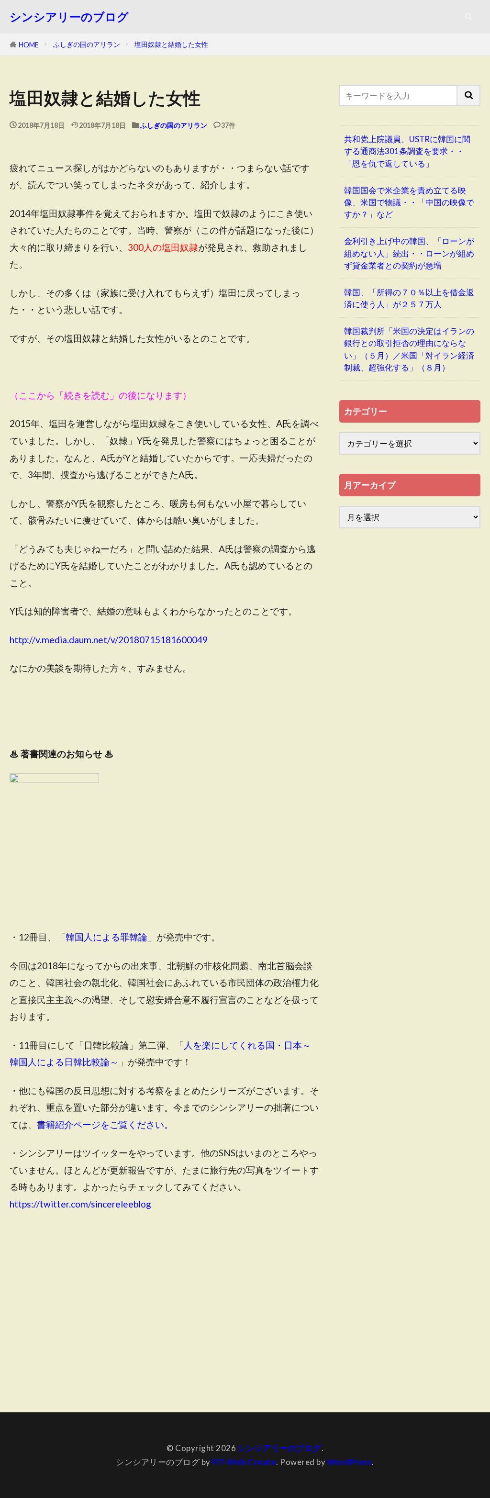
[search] (468, 95)
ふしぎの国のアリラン (86, 44)
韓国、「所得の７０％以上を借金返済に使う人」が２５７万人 (409, 298)
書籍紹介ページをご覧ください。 (105, 1124)
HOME (29, 45)
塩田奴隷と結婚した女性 (171, 44)
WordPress (349, 1462)
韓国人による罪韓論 (106, 936)
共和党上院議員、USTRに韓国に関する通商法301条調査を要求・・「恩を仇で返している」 (407, 151)
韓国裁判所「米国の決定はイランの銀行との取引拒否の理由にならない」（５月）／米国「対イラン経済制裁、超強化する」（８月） (409, 349)
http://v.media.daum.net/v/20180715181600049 (109, 639)
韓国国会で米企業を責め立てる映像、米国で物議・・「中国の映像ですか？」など (409, 202)
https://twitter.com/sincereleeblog (80, 1203)
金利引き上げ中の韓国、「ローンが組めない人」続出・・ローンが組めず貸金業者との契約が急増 (409, 253)
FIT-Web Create (244, 1462)
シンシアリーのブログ (69, 16)
